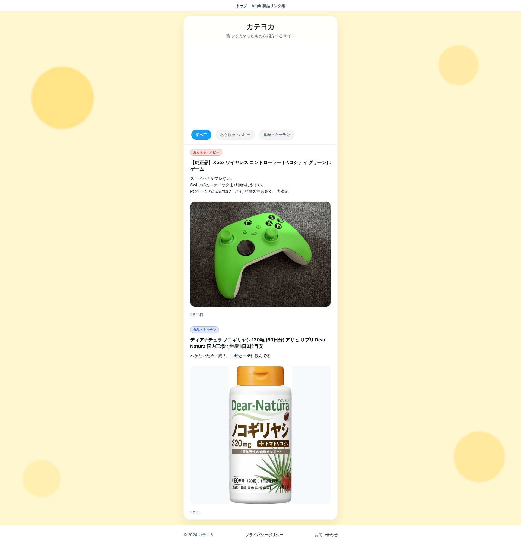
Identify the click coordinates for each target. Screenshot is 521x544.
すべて (201, 134)
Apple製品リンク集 (268, 5)
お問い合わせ (326, 534)
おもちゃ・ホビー (235, 134)
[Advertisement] (260, 84)
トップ (241, 5)
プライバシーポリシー (264, 534)
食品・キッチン (276, 134)
